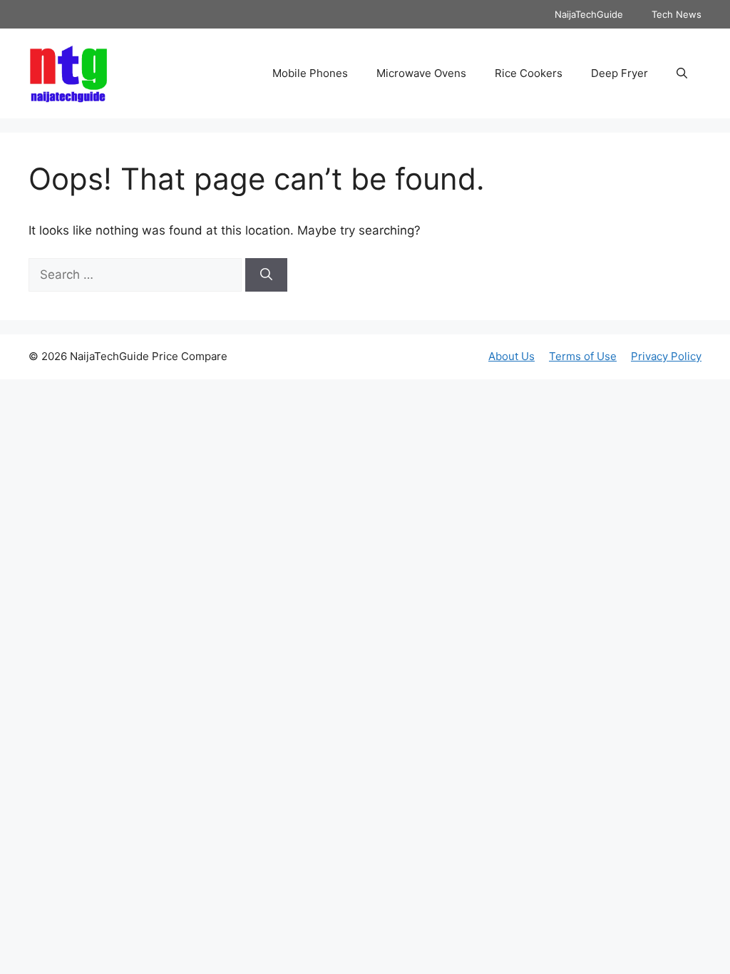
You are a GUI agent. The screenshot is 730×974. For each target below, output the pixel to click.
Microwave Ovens (421, 73)
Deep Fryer (619, 73)
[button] (681, 73)
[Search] (266, 275)
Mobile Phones (310, 73)
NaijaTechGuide (589, 14)
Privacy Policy (666, 356)
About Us (511, 356)
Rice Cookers (528, 73)
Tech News (676, 14)
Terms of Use (583, 356)
